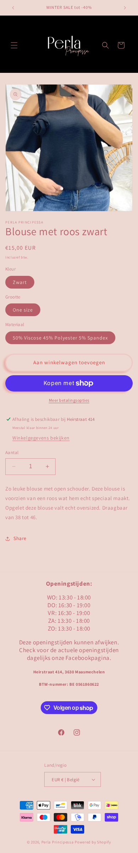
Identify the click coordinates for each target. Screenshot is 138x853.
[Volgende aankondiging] (125, 8)
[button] (14, 45)
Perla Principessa (57, 842)
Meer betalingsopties (69, 400)
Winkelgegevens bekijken (41, 438)
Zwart (20, 282)
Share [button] (20, 538)
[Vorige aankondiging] (13, 8)
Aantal (11, 452)
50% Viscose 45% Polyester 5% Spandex (60, 338)
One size (23, 310)
